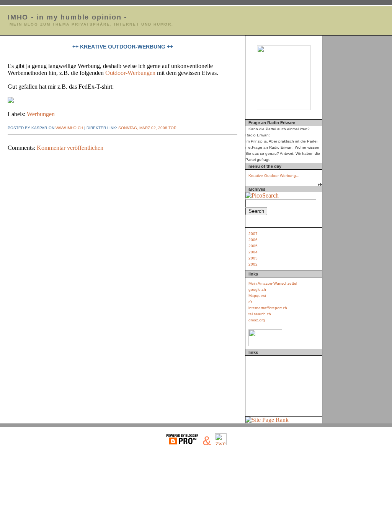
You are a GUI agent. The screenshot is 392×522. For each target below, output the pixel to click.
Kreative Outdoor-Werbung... (273, 175)
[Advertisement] (283, 384)
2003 (253, 258)
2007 (253, 234)
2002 (253, 264)
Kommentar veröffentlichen (70, 147)
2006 (253, 240)
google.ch (257, 289)
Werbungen (41, 114)
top (171, 128)
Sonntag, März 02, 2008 (142, 128)
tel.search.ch (259, 314)
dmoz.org (256, 320)
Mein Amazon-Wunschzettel (272, 283)
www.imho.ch (69, 128)
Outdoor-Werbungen (130, 73)
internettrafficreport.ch (267, 308)
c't (250, 302)
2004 (253, 252)
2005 (253, 246)
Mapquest (257, 295)
